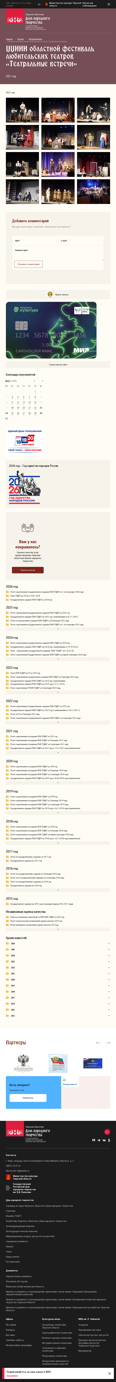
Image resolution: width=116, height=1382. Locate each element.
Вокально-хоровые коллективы (57, 1337)
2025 (13, 949)
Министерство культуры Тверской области (25, 1177)
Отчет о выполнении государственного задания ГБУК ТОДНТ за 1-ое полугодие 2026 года (47, 592)
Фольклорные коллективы (54, 1355)
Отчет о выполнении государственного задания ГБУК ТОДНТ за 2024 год (40, 643)
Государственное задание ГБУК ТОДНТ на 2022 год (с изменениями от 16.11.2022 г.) (45, 710)
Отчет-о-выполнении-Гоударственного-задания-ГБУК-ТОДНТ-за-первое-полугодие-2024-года (48, 654)
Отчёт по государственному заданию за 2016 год (30, 881)
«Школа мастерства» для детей (93, 1335)
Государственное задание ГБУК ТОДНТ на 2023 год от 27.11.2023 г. (37, 684)
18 (12, 407)
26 (18, 413)
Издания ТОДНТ (13, 1215)
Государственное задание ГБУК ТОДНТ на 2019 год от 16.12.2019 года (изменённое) (45, 808)
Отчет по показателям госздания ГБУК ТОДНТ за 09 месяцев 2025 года (39, 620)
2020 (13, 979)
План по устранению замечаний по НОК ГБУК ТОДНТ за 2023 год (37, 917)
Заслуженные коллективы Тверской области (54, 1326)
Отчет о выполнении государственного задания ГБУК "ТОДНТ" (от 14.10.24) (42, 651)
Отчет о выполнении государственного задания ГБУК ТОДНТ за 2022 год (40, 706)
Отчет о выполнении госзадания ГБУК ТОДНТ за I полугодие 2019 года (39, 804)
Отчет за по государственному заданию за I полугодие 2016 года (37, 878)
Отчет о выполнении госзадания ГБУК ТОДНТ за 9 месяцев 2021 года (38, 740)
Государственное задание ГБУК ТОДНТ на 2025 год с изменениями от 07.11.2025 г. (44, 617)
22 (35, 407)
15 (35, 402)
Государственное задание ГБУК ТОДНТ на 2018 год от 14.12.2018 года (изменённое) (45, 838)
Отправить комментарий (28, 264)
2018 (13, 991)
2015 (13, 1010)
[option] (23, 1063)
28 (29, 413)
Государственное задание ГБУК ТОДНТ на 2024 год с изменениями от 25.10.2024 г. (44, 647)
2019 (13, 985)
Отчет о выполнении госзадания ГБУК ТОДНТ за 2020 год (33, 766)
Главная (9, 39)
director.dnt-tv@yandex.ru (17, 1170)
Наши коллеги (12, 1256)
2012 (13, 1016)
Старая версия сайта (58, 364)
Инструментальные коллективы (57, 1343)
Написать (28, 1098)
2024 (13, 955)
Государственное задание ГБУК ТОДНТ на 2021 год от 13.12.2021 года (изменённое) (45, 748)
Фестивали (11, 1324)
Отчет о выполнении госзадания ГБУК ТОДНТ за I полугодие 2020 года (39, 774)
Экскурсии (83, 1324)
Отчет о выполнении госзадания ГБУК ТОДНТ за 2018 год (33, 826)
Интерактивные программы (19, 1345)
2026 (13, 943)
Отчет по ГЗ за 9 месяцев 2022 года (25, 714)
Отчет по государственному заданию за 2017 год (30, 857)
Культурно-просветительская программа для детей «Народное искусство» (92, 1343)
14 (29, 402)
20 (24, 407)
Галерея (20, 39)
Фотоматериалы (35, 39)
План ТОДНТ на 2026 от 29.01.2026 (25, 596)
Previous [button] (98, 1043)
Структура (10, 1210)
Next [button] (108, 1043)
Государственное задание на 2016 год (26, 885)
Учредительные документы (19, 1276)
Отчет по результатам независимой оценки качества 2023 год (36, 921)
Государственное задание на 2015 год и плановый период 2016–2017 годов (41, 904)
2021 (13, 973)
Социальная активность (17, 1241)
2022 (13, 967)
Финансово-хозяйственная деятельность (25, 1286)
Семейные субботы (15, 1340)
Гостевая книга (13, 1261)
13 (24, 402)
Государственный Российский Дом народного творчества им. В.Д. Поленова (24, 1188)
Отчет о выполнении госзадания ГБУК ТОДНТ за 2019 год (33, 796)
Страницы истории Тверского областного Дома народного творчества (39, 1205)
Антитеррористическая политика (21, 1231)
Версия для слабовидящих (89, 4)
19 (18, 407)
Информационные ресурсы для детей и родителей (30, 1236)
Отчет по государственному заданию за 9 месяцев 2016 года (35, 874)
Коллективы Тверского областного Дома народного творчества (36, 1221)
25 (12, 413)
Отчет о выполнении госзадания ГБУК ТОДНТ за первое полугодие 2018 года (41, 834)
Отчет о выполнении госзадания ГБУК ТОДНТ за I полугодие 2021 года (39, 744)
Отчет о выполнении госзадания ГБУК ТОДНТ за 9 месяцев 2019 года (38, 800)
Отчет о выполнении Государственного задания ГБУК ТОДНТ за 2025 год (40, 613)
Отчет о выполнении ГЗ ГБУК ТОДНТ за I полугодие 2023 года (35, 688)
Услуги (9, 1251)
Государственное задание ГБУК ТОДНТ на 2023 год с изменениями (37, 681)
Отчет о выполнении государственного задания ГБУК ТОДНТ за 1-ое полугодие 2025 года (47, 624)
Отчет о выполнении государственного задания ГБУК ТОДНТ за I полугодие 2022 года (45, 718)
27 (24, 413)
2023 (13, 961)
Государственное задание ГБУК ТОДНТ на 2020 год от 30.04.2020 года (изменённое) (45, 778)
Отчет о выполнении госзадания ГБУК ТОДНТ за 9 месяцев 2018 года (38, 830)
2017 (13, 997)
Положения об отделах (17, 1281)
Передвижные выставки (89, 1329)
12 (18, 402)
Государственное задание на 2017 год (26, 861)
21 (29, 407)
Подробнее (12, 1375)
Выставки (10, 1335)
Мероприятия (84, 1350)
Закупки (9, 1246)
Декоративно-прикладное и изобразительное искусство (55, 1362)
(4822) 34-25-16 (13, 1165)
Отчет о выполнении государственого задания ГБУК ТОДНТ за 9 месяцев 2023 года (44, 677)
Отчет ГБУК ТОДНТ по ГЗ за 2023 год (25, 673)
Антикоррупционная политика (20, 1226)
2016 (13, 1004)
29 (35, 413)
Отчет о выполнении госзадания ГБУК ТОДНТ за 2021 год (33, 736)
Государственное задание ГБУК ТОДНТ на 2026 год (31, 600)
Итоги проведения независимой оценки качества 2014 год (34, 925)
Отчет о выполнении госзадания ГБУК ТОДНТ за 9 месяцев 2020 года (38, 770)
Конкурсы (10, 1329)
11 (12, 402)
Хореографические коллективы (57, 1332)
